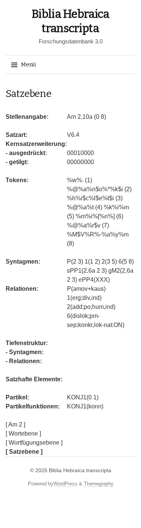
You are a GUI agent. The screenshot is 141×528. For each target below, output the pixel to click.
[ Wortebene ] (23, 433)
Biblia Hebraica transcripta (80, 470)
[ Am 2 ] (15, 424)
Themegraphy (99, 484)
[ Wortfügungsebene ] (34, 442)
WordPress (65, 484)
